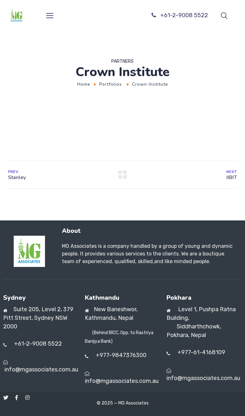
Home (83, 84)
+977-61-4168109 (201, 352)
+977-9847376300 (120, 355)
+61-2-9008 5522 (184, 15)
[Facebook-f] (16, 397)
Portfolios (110, 84)
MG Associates (133, 403)
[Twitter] (5, 397)
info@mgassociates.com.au (41, 369)
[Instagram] (27, 397)
